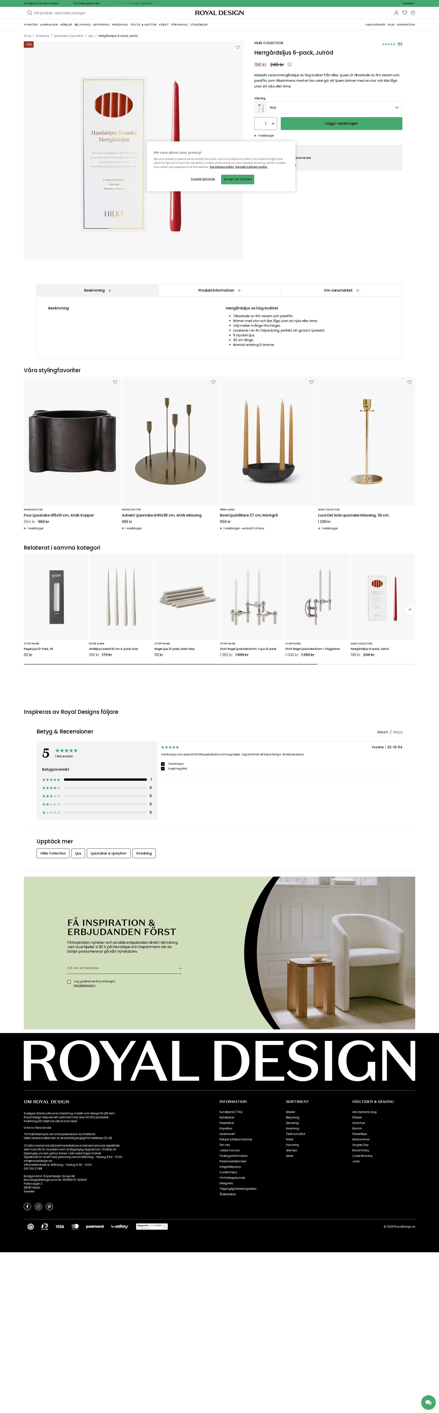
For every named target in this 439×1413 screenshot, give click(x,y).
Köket (289, 1139)
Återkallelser (228, 1194)
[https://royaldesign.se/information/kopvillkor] (152, 1226)
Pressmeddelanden (233, 1161)
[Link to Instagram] (38, 1206)
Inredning (292, 1128)
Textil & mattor (295, 1134)
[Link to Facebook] (27, 1206)
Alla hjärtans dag (364, 1112)
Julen (356, 1161)
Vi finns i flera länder (37, 1128)
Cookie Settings (203, 179)
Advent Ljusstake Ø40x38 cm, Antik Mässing (161, 515)
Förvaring (292, 1145)
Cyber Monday (362, 1156)
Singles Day (360, 1145)
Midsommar (360, 1139)
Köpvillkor (226, 1128)
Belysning (293, 1117)
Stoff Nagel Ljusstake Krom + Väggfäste (312, 649)
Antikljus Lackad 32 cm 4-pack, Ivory (113, 649)
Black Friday (360, 1150)
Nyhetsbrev (227, 1117)
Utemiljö (291, 1150)
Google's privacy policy (251, 167)
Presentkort (227, 1123)
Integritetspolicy (230, 1166)
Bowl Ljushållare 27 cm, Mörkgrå (249, 515)
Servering (292, 1123)
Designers (226, 1183)
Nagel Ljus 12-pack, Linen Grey (175, 649)
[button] (409, 3)
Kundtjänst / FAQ (231, 1112)
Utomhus (358, 1123)
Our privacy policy (222, 167)
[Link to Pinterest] (49, 1206)
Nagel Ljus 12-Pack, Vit (38, 649)
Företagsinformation (234, 1156)
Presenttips (359, 1134)
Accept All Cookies (238, 179)
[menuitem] (31, 24)
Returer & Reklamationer (236, 1139)
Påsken (357, 1117)
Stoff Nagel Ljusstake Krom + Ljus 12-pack (248, 649)
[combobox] (409, 3)
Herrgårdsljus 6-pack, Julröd (370, 649)
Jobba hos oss (230, 1150)
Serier (289, 1156)
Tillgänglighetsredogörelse (238, 1188)
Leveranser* (227, 1134)
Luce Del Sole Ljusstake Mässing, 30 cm (353, 515)
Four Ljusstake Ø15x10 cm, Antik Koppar (59, 515)
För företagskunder (232, 1177)
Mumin (357, 1128)
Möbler (290, 1112)
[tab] (97, 290)
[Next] (409, 609)
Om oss (225, 1145)
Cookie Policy (228, 1172)
